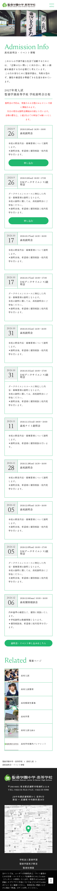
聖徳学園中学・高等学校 (12, 761)
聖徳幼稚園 (28, 867)
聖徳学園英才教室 (28, 863)
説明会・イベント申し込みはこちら (28, 643)
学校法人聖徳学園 (28, 859)
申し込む (28, 162)
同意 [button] (51, 881)
